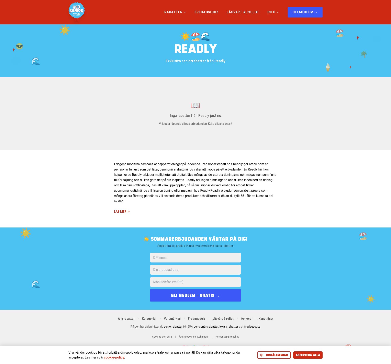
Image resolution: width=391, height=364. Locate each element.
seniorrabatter (173, 326)
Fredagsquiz (196, 318)
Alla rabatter (126, 318)
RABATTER (173, 12)
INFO (271, 12)
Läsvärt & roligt (223, 318)
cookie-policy (114, 357)
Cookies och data (162, 336)
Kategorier (149, 318)
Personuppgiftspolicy (227, 336)
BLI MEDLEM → (305, 12)
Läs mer (120, 211)
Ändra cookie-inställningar (194, 336)
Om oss (246, 318)
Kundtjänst (266, 318)
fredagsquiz (252, 326)
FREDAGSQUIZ (207, 12)
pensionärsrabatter (206, 326)
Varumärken (172, 318)
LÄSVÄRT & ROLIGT (243, 12)
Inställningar (277, 355)
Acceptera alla (308, 355)
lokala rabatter (229, 326)
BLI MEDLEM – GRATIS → (195, 295)
